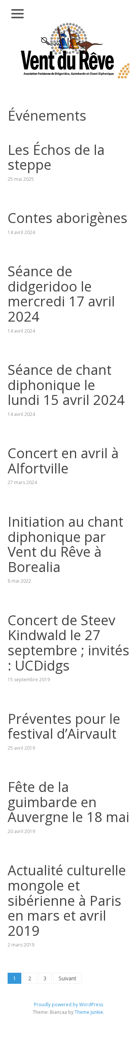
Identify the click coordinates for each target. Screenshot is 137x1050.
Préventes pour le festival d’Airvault (64, 726)
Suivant (67, 978)
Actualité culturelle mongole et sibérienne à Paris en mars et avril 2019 (67, 900)
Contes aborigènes (67, 218)
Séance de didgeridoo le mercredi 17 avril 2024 (61, 294)
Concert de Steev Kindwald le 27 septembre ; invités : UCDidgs (68, 643)
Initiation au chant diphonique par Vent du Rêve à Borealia (65, 544)
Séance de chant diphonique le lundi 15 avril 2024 (66, 384)
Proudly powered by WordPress (68, 1004)
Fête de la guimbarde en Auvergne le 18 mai (68, 802)
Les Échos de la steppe (56, 157)
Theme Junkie (89, 1012)
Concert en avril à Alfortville (63, 461)
